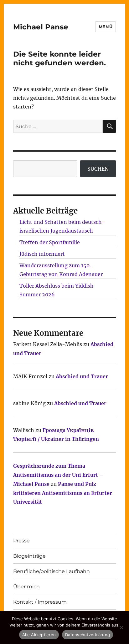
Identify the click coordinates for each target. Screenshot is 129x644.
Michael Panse (40, 27)
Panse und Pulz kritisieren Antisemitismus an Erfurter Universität (62, 493)
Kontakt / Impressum (40, 602)
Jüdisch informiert (42, 254)
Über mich (26, 587)
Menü (105, 26)
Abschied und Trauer (82, 376)
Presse (21, 541)
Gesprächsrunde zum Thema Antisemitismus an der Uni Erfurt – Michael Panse (58, 475)
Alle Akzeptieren (39, 634)
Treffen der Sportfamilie (49, 242)
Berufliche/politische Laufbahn (51, 571)
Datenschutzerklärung (87, 634)
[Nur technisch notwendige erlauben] (121, 627)
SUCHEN (98, 169)
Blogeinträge (29, 556)
